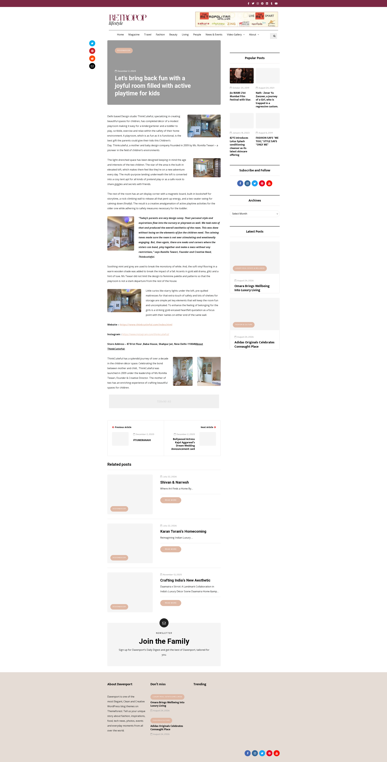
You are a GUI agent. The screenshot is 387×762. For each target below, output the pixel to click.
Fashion (160, 34)
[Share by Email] (92, 66)
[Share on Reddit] (92, 58)
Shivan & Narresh (174, 482)
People (197, 34)
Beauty (173, 34)
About (252, 34)
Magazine (134, 34)
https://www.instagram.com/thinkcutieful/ (145, 334)
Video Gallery (234, 34)
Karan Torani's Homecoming (183, 531)
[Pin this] (92, 51)
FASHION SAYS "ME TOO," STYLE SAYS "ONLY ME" (267, 141)
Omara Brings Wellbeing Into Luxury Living (252, 288)
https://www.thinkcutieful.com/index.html (146, 324)
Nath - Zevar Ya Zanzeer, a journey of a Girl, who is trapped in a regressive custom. (267, 100)
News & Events (214, 34)
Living (185, 34)
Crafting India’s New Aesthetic (185, 580)
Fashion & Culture (243, 325)
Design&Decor (123, 50)
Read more (171, 500)
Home (120, 34)
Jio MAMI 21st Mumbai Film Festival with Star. (240, 96)
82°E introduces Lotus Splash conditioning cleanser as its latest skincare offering (239, 146)
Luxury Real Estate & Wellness (250, 268)
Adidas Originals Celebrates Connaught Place (254, 344)
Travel (147, 34)
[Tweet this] (92, 43)
